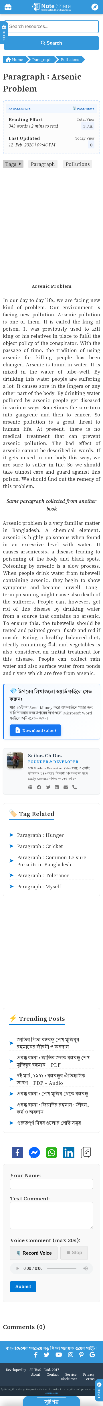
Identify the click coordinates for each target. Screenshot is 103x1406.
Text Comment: (30, 1198)
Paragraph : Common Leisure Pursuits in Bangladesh (47, 861)
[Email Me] (66, 787)
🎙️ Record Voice (34, 1253)
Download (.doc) (39, 730)
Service (70, 1374)
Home (17, 59)
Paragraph (42, 59)
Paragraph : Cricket (36, 846)
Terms (89, 1379)
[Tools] (8, 7)
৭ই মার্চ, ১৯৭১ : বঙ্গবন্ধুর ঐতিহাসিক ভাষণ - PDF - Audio (47, 1079)
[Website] (30, 787)
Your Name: (25, 1175)
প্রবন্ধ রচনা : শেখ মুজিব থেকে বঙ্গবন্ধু (48, 1094)
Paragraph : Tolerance (39, 875)
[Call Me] (74, 787)
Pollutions (70, 59)
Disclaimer (69, 1379)
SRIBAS (35, 1369)
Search (53, 43)
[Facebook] (39, 787)
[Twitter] (48, 787)
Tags (10, 164)
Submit (23, 1286)
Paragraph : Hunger (36, 835)
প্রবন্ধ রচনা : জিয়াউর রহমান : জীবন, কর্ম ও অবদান (49, 1108)
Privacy (88, 1374)
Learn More (51, 1393)
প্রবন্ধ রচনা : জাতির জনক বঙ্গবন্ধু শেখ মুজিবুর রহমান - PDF (49, 1061)
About (35, 1374)
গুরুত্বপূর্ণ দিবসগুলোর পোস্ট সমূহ (45, 1123)
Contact (53, 1374)
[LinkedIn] (57, 787)
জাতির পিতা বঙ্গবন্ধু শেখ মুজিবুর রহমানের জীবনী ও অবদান (44, 1043)
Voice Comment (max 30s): (45, 1240)
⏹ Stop (74, 1252)
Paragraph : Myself (35, 886)
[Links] (95, 7)
